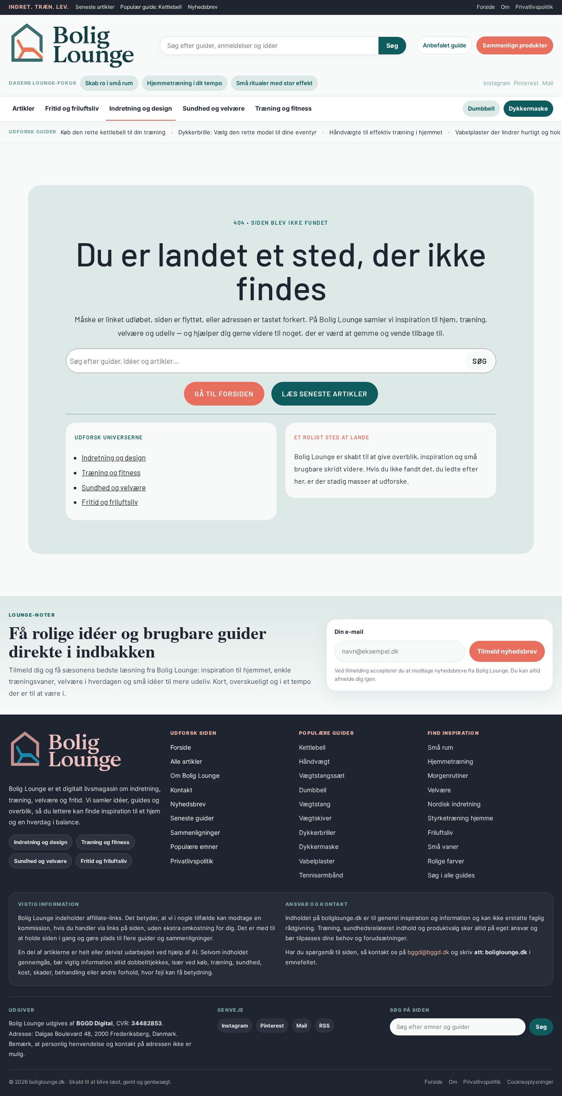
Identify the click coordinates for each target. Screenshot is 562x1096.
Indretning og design (140, 108)
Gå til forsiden (224, 393)
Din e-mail (349, 631)
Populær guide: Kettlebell (151, 7)
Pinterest (526, 82)
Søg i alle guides (451, 875)
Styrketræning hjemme (460, 818)
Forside (486, 7)
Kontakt (181, 790)
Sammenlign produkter (515, 45)
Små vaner (443, 846)
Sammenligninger (195, 832)
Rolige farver (446, 861)
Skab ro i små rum (109, 82)
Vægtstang (315, 804)
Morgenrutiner (448, 775)
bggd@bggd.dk (428, 952)
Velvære (439, 790)
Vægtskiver (315, 818)
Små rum (440, 747)
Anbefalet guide (444, 45)
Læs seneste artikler (324, 393)
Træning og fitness (283, 108)
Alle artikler (186, 761)
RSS (324, 1025)
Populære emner (194, 846)
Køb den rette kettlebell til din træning (113, 132)
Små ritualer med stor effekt (274, 82)
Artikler (23, 108)
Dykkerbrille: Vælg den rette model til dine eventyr (247, 132)
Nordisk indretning (454, 804)
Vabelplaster (317, 861)
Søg (392, 45)
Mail (547, 82)
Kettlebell (312, 747)
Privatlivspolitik (534, 7)
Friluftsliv (440, 832)
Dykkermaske (528, 108)
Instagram (496, 82)
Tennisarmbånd (321, 875)
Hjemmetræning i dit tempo (184, 82)
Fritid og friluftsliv (72, 108)
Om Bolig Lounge (195, 775)
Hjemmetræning (450, 761)
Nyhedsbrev (203, 7)
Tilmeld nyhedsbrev (507, 651)
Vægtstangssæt (322, 775)
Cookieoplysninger (530, 1081)
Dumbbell (481, 108)
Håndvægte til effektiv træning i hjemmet (386, 132)
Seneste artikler (95, 7)
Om (505, 7)
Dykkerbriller (317, 832)
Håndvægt (314, 761)
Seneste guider (192, 818)
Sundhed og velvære (214, 108)
